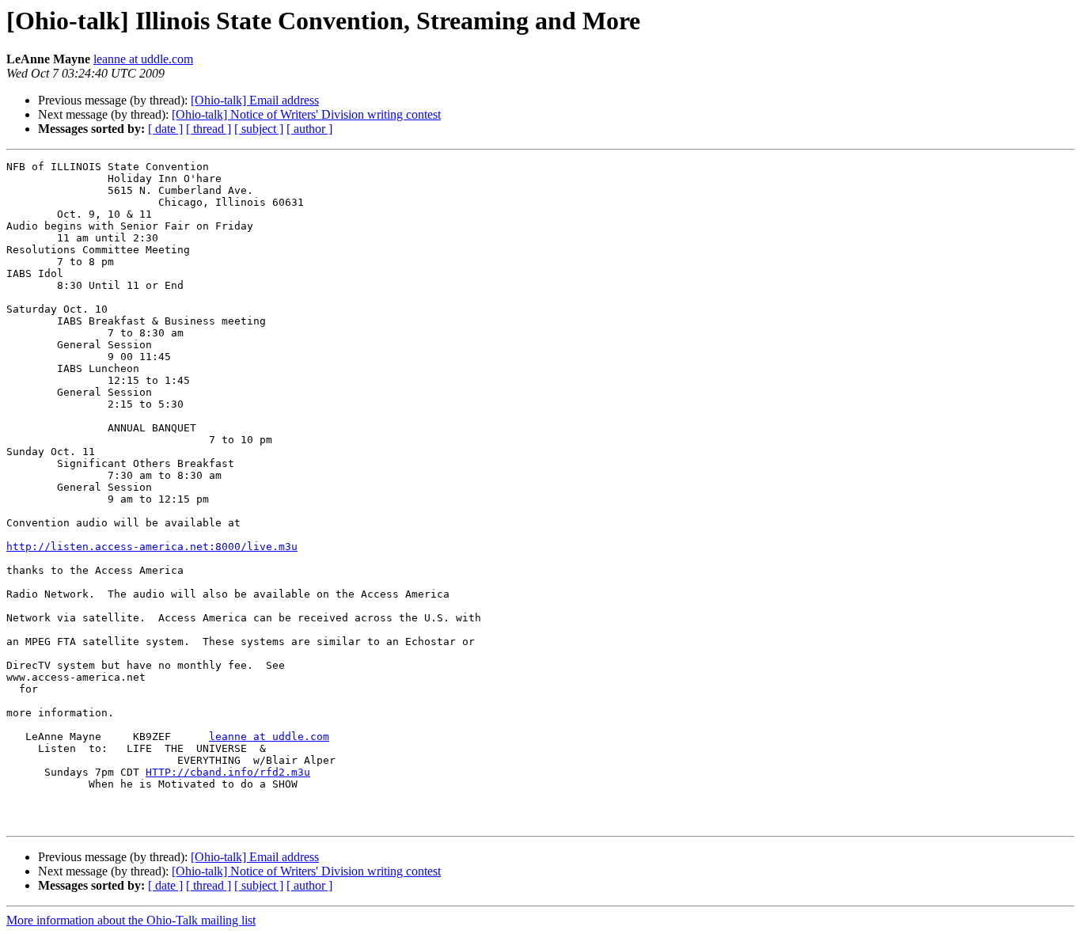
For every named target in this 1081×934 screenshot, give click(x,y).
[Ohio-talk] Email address (255, 100)
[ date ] (165, 128)
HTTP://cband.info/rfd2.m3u (228, 772)
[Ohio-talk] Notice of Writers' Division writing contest (306, 114)
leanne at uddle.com (143, 59)
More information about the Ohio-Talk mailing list (131, 920)
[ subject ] (258, 128)
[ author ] (309, 128)
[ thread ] (208, 128)
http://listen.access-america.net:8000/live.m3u (152, 546)
